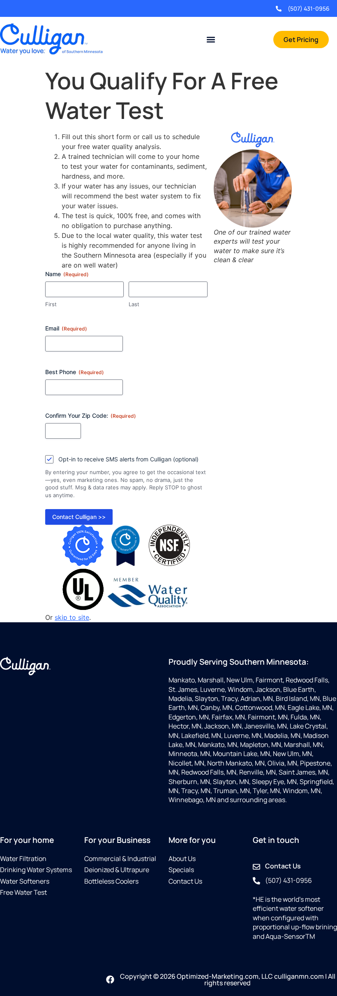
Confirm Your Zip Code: (90, 415)
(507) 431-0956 (309, 8)
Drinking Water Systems (36, 869)
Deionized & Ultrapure (116, 869)
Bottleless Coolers (111, 881)
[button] (210, 40)
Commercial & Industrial (120, 858)
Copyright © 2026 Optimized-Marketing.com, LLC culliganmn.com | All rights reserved (227, 979)
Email (66, 328)
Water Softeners (24, 881)
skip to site (72, 617)
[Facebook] (110, 979)
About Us (182, 858)
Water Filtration (23, 858)
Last (134, 304)
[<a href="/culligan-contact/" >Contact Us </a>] (256, 866)
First (51, 304)
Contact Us (185, 881)
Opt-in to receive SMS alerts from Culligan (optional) (128, 459)
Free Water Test (23, 892)
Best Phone (74, 371)
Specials (181, 869)
